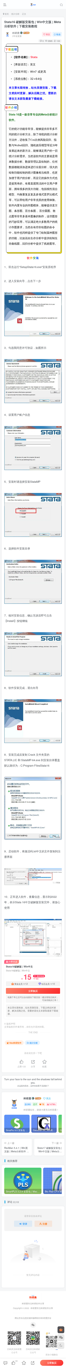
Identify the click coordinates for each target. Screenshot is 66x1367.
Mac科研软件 (15, 1042)
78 (43, 1104)
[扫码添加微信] (61, 1337)
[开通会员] (61, 1329)
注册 (44, 1223)
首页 (6, 13)
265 (29, 1104)
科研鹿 (15, 33)
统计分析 (15, 13)
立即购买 (33, 991)
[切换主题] (61, 1345)
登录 (25, 1223)
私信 (58, 34)
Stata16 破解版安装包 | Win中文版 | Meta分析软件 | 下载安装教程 (32, 24)
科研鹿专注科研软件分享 (42, 1308)
